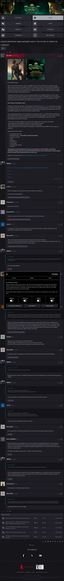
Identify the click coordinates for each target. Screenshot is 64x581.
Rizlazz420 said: (10, 464)
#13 (60, 362)
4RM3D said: (10, 499)
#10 (60, 307)
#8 (60, 251)
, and (14, 158)
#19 (60, 484)
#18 (60, 459)
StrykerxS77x (10, 212)
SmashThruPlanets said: (12, 367)
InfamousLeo (10, 484)
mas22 (8, 224)
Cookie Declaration (39, 572)
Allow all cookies (49, 305)
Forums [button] (3, 1)
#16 (60, 427)
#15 (60, 405)
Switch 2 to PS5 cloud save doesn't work (16, 532)
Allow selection (32, 305)
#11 (60, 337)
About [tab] (50, 278)
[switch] (25, 301)
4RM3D (8, 163)
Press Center (45, 572)
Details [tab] (32, 278)
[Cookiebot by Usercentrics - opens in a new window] (52, 274)
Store (17, 1)
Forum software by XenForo (32, 579)
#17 (60, 439)
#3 (60, 187)
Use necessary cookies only (14, 305)
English (33, 545)
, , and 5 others (19, 197)
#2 (60, 164)
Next (10, 52)
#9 (60, 274)
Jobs (14, 1)
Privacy (33, 572)
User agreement (28, 572)
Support (23, 1)
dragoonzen (9, 202)
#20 (60, 494)
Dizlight (8, 337)
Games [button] (8, 1)
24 (7, 52)
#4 (60, 202)
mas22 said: (10, 256)
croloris (8, 186)
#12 (60, 350)
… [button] (5, 52)
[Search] (2, 48)
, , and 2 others (18, 246)
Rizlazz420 (9, 235)
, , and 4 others (19, 219)
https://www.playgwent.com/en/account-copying (34, 155)
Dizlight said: (10, 388)
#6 (60, 224)
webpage (46, 106)
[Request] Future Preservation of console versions (18, 518)
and (13, 357)
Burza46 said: (10, 312)
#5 (60, 212)
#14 (60, 383)
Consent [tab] (14, 278)
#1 (60, 56)
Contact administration (20, 572)
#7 (60, 236)
